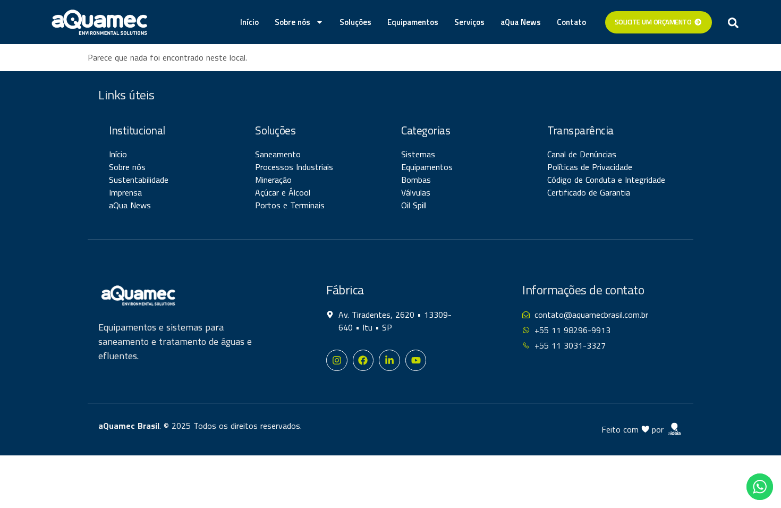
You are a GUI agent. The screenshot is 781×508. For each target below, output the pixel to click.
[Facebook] (363, 360)
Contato (571, 22)
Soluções (355, 22)
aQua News (520, 22)
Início (249, 22)
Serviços (469, 22)
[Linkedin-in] (389, 360)
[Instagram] (336, 360)
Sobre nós (292, 22)
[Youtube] (416, 360)
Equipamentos (412, 22)
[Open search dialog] (733, 22)
